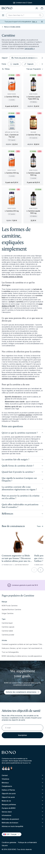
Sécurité (4, 845)
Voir (34, 21)
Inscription (22, 735)
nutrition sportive (25, 415)
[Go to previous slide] (34, 570)
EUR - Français (10, 834)
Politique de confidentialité (27, 842)
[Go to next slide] (40, 570)
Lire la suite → (30, 48)
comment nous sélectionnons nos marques (18, 378)
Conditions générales (9, 842)
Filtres (7, 69)
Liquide (16, 64)
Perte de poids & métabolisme (26, 58)
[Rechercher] (40, 15)
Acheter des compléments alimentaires (21, 692)
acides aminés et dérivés (13, 277)
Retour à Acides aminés (12, 27)
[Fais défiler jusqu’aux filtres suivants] (42, 58)
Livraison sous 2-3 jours (24, 2)
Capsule (30, 64)
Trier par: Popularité (33, 69)
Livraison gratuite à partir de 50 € (25, 585)
